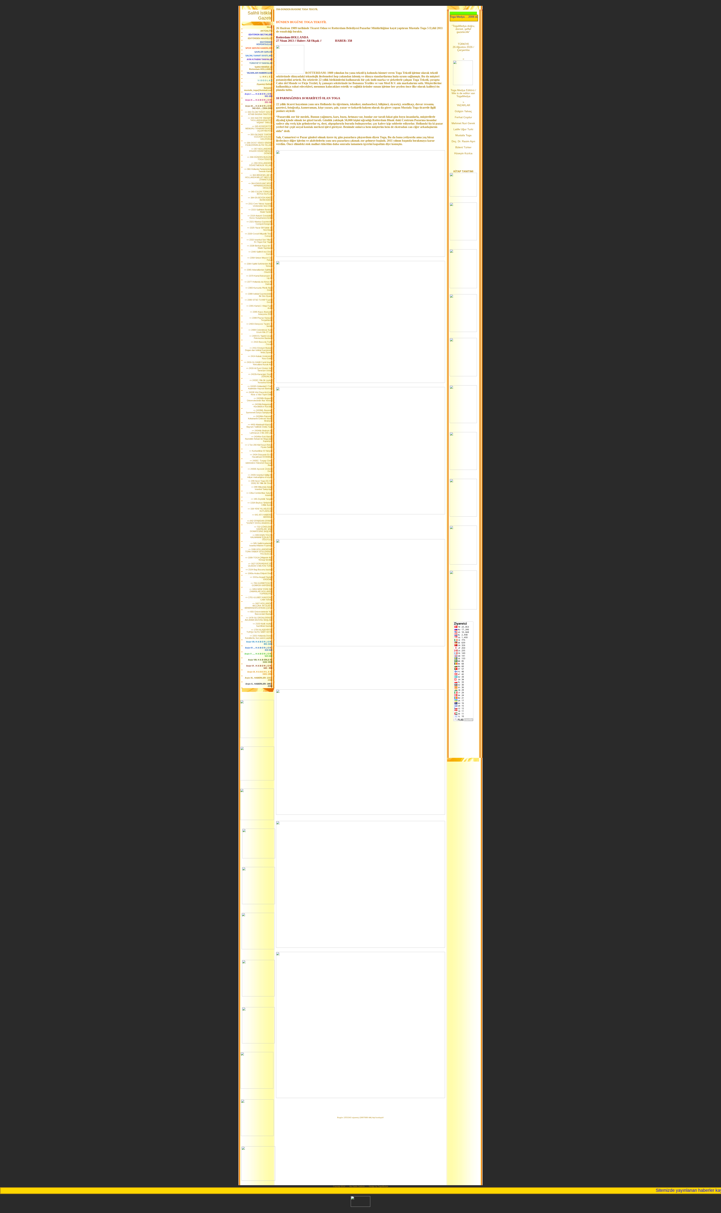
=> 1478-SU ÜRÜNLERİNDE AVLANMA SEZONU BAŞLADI (258, 619)
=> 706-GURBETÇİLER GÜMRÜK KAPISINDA (261, 584)
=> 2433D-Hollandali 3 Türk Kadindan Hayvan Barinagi (259, 387)
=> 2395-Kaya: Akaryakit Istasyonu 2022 (261, 313)
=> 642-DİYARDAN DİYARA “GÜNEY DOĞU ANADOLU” (259, 522)
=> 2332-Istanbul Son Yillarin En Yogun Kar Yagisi (259, 241)
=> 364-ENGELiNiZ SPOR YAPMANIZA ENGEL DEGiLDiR (260, 185)
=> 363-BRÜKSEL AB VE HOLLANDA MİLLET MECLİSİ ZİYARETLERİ (258, 177)
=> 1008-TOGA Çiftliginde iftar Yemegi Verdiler (258, 558)
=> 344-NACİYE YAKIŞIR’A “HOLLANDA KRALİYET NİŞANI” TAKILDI (260, 120)
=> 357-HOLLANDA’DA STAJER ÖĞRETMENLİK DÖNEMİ (260, 151)
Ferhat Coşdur (463, 117)
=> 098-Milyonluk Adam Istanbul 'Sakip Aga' (261, 488)
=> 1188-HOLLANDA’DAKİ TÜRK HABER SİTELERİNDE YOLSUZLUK (258, 551)
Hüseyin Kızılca (463, 153)
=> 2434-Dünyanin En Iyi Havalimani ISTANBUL (261, 455)
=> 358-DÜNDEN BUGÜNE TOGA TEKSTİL (259, 158)
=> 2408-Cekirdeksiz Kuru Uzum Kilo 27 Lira (260, 331)
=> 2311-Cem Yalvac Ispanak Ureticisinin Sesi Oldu (259, 205)
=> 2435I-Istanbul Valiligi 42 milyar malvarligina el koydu (259, 476)
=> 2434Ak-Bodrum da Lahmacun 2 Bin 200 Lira (261, 431)
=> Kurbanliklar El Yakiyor (260, 451)
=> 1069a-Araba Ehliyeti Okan (258, 573)
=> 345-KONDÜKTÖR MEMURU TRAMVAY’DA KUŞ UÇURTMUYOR (258, 128)
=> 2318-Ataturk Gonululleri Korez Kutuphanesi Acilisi (259, 217)
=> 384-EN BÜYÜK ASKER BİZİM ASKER (260, 198)
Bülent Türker (463, 147)
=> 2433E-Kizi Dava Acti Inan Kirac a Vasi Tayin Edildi (259, 393)
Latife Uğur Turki (463, 129)
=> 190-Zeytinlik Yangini (261, 499)
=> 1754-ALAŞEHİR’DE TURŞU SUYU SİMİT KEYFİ (259, 631)
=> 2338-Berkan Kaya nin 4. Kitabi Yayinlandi (259, 247)
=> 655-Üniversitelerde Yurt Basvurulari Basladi (259, 613)
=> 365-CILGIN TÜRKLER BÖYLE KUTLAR (260, 192)
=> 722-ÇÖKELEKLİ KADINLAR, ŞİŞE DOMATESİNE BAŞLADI (261, 529)
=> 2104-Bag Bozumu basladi (259, 569)
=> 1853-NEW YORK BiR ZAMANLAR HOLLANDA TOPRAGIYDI (260, 591)
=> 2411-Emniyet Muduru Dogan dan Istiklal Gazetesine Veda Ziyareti (258, 350)
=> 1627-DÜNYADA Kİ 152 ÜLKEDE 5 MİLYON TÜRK (260, 564)
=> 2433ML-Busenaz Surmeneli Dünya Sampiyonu (259, 411)
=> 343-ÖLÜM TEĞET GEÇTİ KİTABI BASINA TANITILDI (258, 113)
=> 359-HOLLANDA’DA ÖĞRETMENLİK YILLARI (260, 164)
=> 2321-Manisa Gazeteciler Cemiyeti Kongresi (259, 223)
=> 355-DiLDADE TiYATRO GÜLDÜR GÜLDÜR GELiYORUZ (260, 136)
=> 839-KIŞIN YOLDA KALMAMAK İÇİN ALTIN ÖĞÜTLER (261, 537)
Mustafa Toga (463, 135)
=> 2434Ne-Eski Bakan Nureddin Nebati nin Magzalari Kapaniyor (258, 438)
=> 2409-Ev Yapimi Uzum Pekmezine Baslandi (260, 337)
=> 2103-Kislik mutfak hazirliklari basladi (262, 625)
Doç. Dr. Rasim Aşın (463, 141)
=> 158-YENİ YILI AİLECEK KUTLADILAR (260, 510)
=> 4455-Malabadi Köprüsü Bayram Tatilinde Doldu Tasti (259, 425)
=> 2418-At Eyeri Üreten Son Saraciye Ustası (259, 369)
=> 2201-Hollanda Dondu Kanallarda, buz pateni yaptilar (258, 637)
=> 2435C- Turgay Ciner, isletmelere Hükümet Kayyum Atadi (259, 463)
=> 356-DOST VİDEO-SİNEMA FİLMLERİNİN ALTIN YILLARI (258, 144)
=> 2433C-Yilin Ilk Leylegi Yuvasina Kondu (261, 381)
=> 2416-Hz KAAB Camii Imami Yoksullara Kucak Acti (258, 363)
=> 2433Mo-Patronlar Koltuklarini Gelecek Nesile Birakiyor (260, 418)
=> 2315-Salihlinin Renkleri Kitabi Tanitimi (260, 211)
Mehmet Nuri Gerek (463, 123)
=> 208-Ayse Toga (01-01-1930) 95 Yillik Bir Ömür (260, 482)
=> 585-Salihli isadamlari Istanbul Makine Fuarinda (260, 544)
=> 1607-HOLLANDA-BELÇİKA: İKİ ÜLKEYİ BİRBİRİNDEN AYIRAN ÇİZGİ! (258, 605)
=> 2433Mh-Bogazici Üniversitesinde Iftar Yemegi (259, 399)
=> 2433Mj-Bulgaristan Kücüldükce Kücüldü (262, 405)
